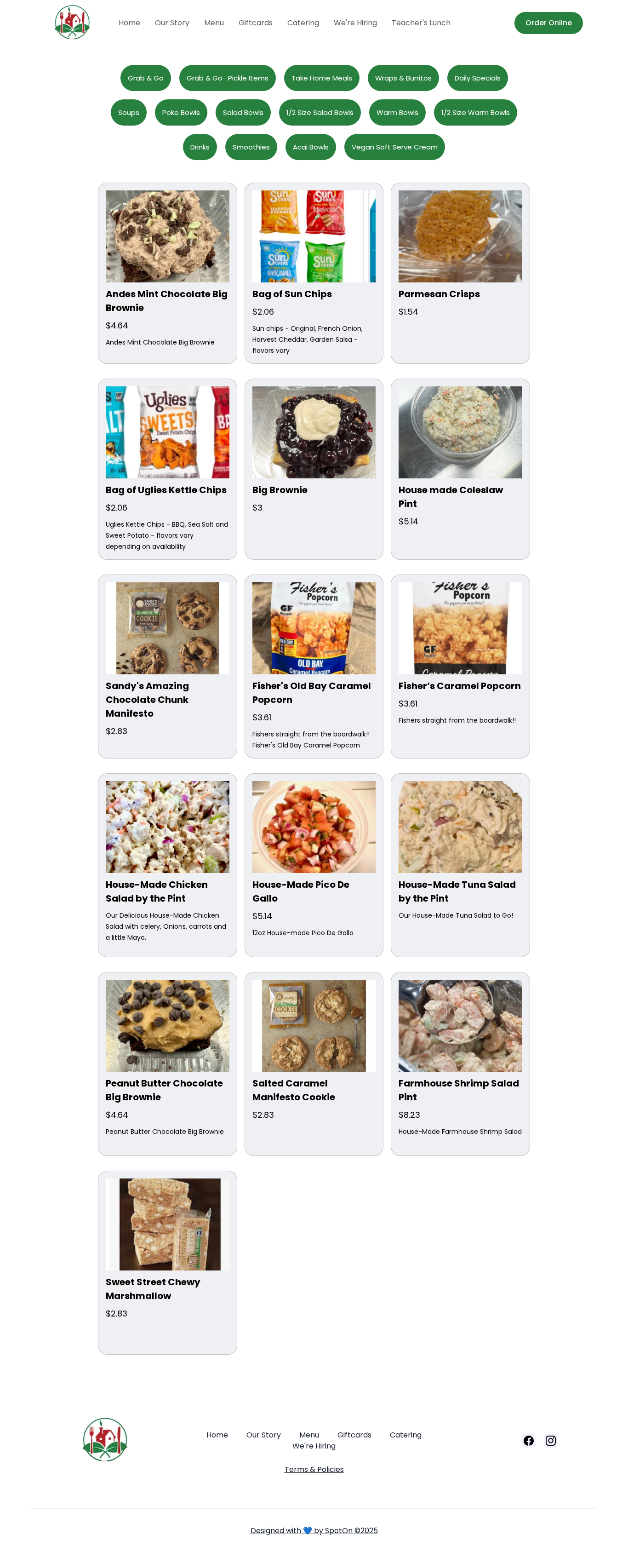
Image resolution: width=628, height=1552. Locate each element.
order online (548, 22)
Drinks (200, 147)
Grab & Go (146, 78)
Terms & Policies (314, 1469)
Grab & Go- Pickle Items (227, 78)
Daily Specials (478, 78)
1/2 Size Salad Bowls (320, 112)
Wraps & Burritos (403, 78)
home (129, 22)
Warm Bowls (397, 112)
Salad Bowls (243, 112)
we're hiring (355, 22)
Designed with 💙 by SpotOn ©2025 (314, 1530)
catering (303, 22)
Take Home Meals (321, 78)
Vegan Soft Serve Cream (395, 147)
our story (172, 22)
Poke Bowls (181, 112)
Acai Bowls (311, 147)
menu (214, 22)
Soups (128, 112)
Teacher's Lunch (421, 22)
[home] (82, 23)
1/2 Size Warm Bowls (475, 112)
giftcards (256, 22)
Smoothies (251, 147)
